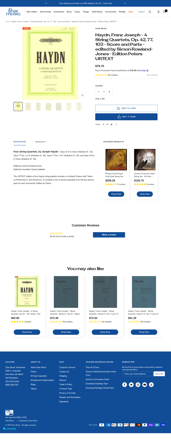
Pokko (33, 371)
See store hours (12, 381)
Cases (77, 12)
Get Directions (11, 378)
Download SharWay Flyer (97, 383)
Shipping (63, 376)
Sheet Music (97, 12)
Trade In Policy (65, 384)
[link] (32, 11)
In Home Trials (65, 389)
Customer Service (67, 367)
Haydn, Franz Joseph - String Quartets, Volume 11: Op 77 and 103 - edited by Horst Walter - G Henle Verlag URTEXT (143, 313)
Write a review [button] (109, 235)
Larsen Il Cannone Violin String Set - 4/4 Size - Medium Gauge (144, 175)
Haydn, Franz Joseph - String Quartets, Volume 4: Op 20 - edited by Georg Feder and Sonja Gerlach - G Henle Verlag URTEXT (65, 313)
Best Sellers (32, 12)
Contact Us (64, 371)
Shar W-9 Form (92, 367)
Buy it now (129, 117)
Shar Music (101, 29)
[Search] (150, 11)
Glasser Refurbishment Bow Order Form (101, 373)
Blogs (33, 384)
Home (7, 22)
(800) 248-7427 (12, 385)
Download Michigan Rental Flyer (100, 388)
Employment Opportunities (42, 380)
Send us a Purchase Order (97, 379)
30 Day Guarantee (39, 376)
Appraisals (64, 401)
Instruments (59, 12)
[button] (164, 11)
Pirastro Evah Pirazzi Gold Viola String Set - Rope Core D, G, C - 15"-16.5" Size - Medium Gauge (115, 175)
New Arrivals (45, 12)
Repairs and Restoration (69, 397)
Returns (62, 380)
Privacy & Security (67, 393)
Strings (86, 12)
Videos (34, 389)
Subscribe (159, 374)
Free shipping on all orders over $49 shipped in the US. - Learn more (85, 3)
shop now (116, 194)
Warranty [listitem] (41, 142)
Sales (130, 12)
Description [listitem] (19, 142)
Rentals (122, 12)
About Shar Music (38, 367)
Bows (69, 12)
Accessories (110, 12)
